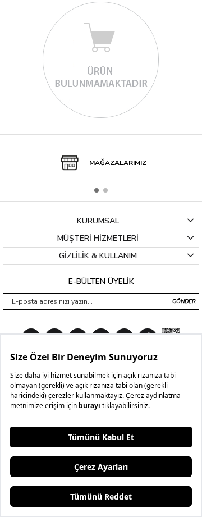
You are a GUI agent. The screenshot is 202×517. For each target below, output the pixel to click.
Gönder (184, 301)
